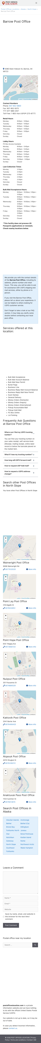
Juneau (23, 830)
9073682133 (10, 647)
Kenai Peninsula (26, 834)
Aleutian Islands (12, 820)
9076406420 (10, 724)
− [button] (5, 81)
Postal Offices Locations (10, 9)
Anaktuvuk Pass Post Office (18, 795)
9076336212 (10, 763)
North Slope (32, 9)
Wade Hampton (26, 848)
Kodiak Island (25, 837)
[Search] (35, 945)
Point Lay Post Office (15, 601)
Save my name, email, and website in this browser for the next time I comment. (20, 916)
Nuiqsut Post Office (14, 678)
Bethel (8, 823)
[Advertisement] (20, 47)
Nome (22, 841)
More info (32, 569)
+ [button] (5, 78)
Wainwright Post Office (16, 562)
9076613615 (10, 802)
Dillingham (24, 827)
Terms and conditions (18, 1040)
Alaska (23, 9)
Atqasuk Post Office (14, 756)
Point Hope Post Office (16, 640)
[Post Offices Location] (9, 3)
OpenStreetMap (27, 99)
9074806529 (10, 686)
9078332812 (10, 608)
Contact (30, 1040)
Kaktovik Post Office (14, 717)
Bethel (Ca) (24, 823)
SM (35, 1040)
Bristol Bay (10, 827)
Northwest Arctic (27, 844)
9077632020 (10, 569)
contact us (13, 1028)
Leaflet (20, 99)
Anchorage (24, 820)
